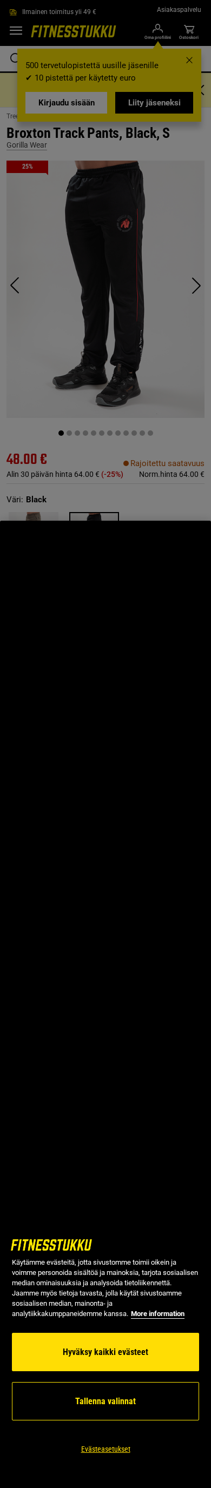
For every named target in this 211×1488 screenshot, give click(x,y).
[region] (105, 1004)
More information (157, 1314)
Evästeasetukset (105, 1449)
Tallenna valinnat (105, 1401)
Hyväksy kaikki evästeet (105, 1352)
